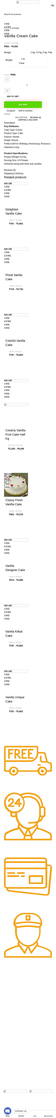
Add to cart (13, 96)
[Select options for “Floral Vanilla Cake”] (8, 302)
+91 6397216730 (10, 1022)
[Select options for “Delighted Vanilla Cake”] (8, 236)
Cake (31, 987)
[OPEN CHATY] (7, 1111)
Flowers (32, 992)
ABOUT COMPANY (11, 983)
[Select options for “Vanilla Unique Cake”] (8, 724)
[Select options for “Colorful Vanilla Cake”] (8, 367)
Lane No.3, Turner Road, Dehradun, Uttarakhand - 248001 (14, 1014)
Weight (8, 60)
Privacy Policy (9, 1042)
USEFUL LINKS (36, 983)
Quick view (8, 243)
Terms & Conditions (11, 1051)
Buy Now (23, 105)
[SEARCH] (50, 14)
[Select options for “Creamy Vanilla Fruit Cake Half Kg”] (8, 461)
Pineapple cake (36, 1001)
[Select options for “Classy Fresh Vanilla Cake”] (8, 527)
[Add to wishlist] (8, 229)
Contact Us (8, 1056)
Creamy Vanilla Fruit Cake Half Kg (15, 434)
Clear (21, 63)
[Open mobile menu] (3, 5)
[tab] (21, 117)
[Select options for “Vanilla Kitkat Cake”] (8, 658)
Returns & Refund (11, 1047)
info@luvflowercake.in (12, 1026)
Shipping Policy (9, 1061)
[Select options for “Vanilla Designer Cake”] (8, 592)
